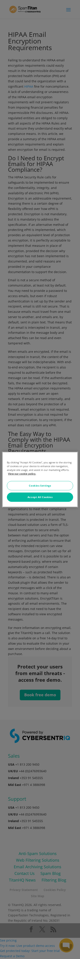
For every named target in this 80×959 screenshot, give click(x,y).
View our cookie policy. (22, 473)
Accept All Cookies (40, 497)
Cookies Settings (40, 485)
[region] (40, 479)
